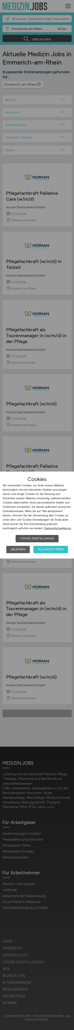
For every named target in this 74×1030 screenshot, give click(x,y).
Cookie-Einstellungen (37, 538)
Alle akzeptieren (50, 549)
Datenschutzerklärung (57, 528)
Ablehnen (18, 549)
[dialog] (37, 515)
